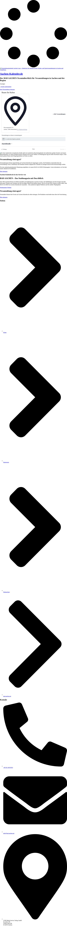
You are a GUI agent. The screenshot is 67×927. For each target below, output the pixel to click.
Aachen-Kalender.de (11, 73)
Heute (33, 149)
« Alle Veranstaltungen (59, 114)
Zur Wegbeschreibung (22, 129)
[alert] (33, 139)
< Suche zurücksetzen (5, 86)
